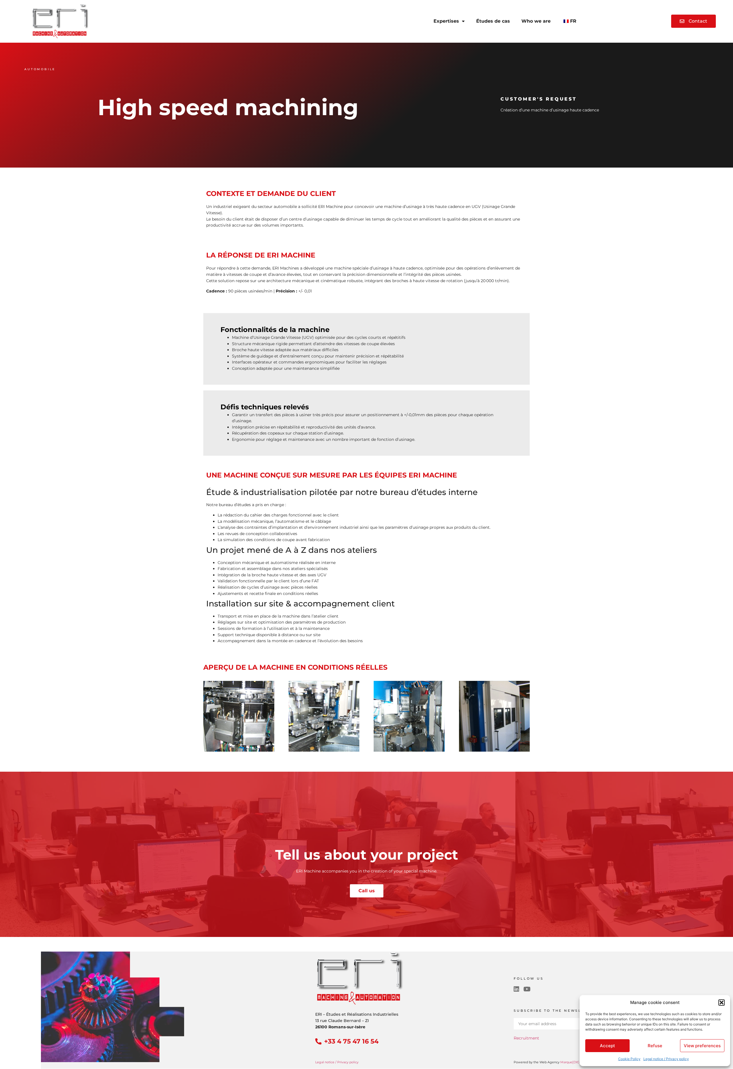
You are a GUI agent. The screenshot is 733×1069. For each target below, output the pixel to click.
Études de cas (493, 21)
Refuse (655, 1045)
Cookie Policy (629, 1059)
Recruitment (526, 1038)
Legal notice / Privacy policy (666, 1059)
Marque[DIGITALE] (574, 1062)
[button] (721, 1002)
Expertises (446, 21)
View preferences (702, 1045)
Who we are (536, 21)
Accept (607, 1045)
